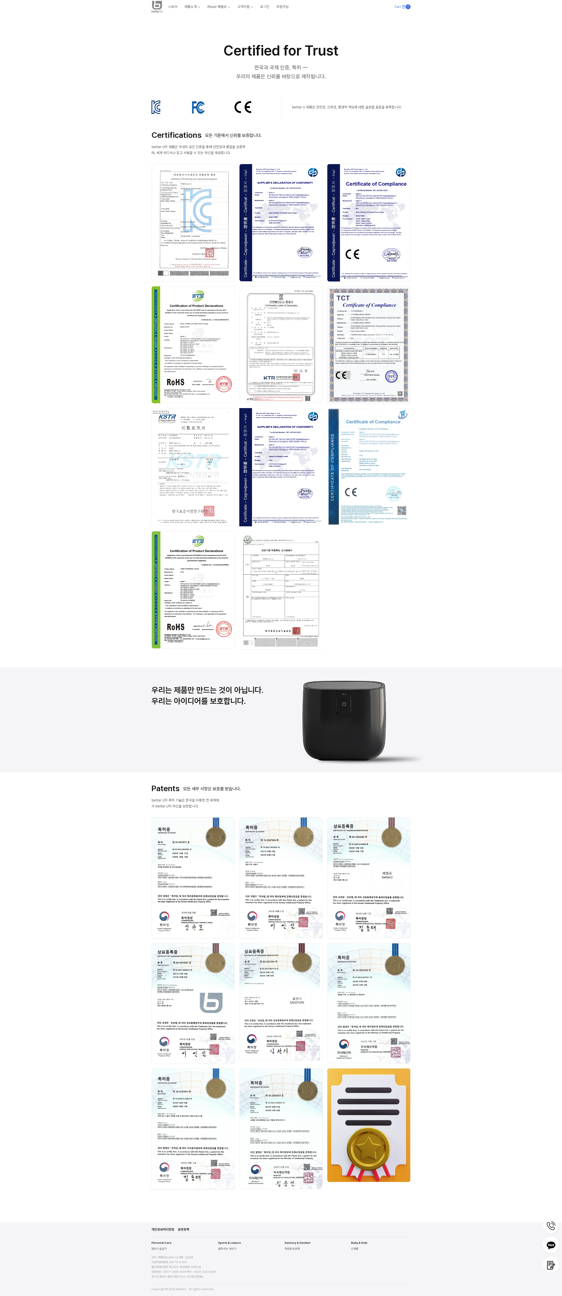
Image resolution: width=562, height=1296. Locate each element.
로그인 (264, 7)
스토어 (172, 7)
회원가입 (282, 7)
